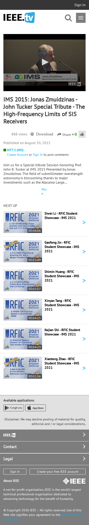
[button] (44, 62)
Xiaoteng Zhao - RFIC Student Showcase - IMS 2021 (61, 363)
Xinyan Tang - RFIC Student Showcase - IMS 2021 (61, 304)
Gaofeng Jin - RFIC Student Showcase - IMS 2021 (61, 246)
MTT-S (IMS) (15, 150)
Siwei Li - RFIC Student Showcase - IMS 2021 (60, 215)
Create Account (17, 155)
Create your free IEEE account (58, 472)
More (44, 191)
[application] (44, 62)
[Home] (19, 17)
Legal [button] (8, 458)
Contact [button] (10, 446)
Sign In (80, 5)
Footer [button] (9, 434)
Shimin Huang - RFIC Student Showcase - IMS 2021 (61, 275)
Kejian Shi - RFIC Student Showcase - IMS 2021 (62, 332)
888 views (19, 134)
